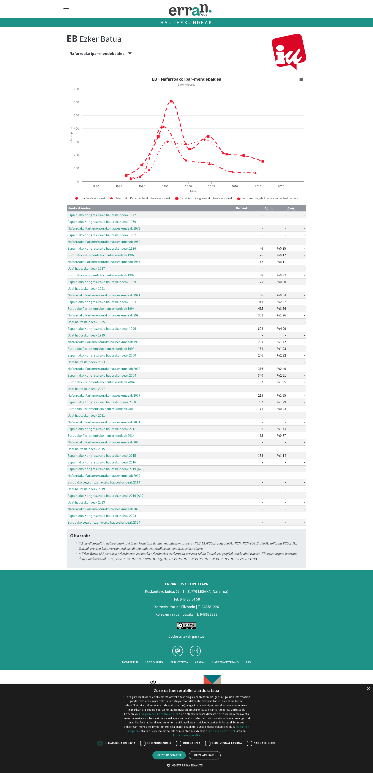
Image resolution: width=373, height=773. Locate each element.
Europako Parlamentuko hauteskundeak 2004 (101, 382)
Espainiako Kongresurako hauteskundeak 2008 (102, 402)
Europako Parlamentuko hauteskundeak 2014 (101, 435)
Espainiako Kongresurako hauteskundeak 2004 (102, 375)
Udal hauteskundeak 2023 (86, 502)
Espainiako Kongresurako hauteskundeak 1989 (102, 282)
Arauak (200, 662)
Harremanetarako (225, 662)
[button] (186, 765)
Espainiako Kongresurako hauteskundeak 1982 (102, 235)
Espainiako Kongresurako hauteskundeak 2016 (102, 462)
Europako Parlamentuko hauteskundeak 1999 (101, 348)
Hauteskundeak (186, 22)
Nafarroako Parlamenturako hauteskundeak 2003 (104, 368)
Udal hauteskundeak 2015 (86, 449)
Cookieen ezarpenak (222, 731)
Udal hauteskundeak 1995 (86, 322)
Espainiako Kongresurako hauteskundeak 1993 (102, 302)
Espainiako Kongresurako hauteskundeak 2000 (102, 355)
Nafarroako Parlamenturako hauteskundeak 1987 (104, 262)
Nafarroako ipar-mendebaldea (99, 53)
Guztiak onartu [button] (169, 755)
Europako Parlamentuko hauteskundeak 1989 (101, 275)
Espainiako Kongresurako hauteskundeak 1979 (102, 221)
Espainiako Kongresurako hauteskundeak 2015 (102, 455)
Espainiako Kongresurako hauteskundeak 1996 (102, 328)
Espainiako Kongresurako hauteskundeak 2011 (102, 429)
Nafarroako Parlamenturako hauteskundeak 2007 (104, 395)
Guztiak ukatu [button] (204, 755)
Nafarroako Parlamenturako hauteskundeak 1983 (104, 241)
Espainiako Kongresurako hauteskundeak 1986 (102, 248)
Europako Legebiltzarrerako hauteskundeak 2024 (104, 522)
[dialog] (186, 728)
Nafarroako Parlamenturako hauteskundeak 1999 (104, 342)
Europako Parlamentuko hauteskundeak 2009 (101, 409)
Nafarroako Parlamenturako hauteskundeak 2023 (104, 509)
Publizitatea (179, 662)
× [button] (368, 688)
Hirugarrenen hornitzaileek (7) (158, 714)
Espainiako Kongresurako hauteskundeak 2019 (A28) (106, 469)
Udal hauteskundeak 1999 (86, 335)
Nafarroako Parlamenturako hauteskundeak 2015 (104, 442)
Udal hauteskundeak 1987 (86, 268)
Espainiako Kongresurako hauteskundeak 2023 (102, 515)
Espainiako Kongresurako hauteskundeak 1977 (102, 215)
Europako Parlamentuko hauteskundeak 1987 (101, 255)
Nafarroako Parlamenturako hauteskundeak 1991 (104, 295)
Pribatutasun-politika (186, 735)
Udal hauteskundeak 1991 (86, 288)
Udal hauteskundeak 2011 (86, 415)
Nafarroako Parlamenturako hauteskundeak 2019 (104, 475)
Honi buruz (130, 662)
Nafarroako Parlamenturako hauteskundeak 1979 (104, 228)
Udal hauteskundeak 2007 (86, 388)
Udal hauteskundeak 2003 (86, 362)
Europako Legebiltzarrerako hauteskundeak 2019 (104, 482)
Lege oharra (154, 662)
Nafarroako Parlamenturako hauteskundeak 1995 (104, 315)
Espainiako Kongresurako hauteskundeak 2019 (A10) (106, 495)
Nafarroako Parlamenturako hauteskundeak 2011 (104, 422)
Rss (248, 662)
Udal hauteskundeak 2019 (86, 489)
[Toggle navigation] (66, 10)
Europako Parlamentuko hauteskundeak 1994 (101, 308)
